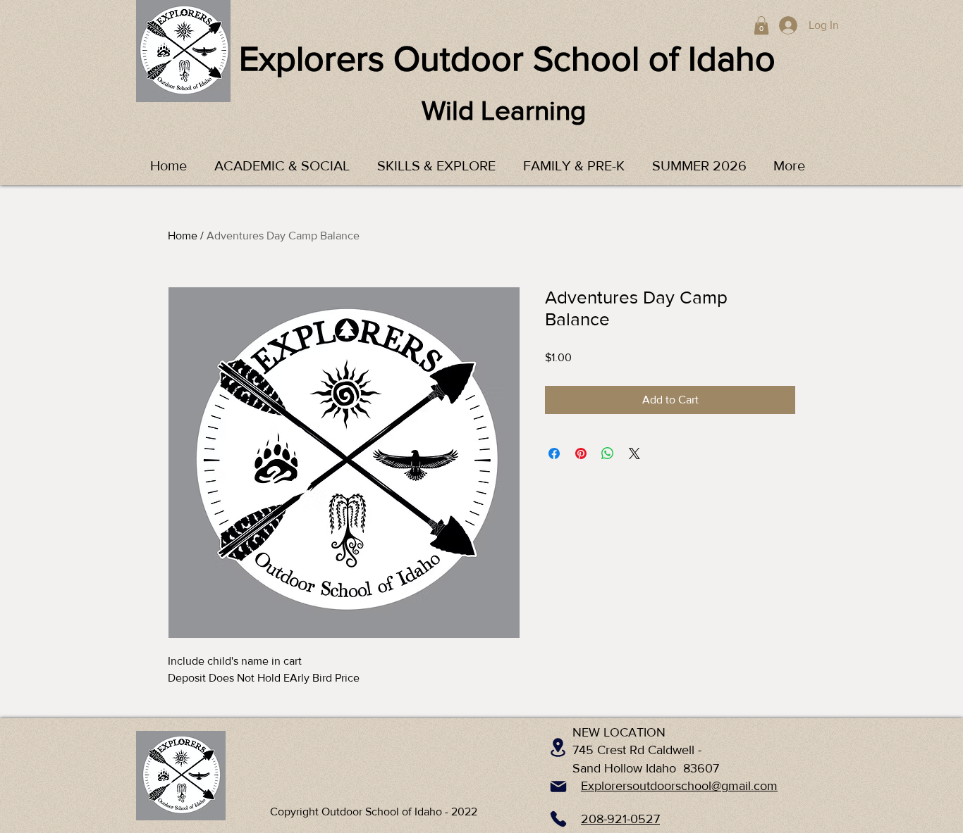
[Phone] (558, 819)
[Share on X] (634, 453)
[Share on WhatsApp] (607, 453)
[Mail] (558, 786)
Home (182, 236)
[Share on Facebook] (554, 453)
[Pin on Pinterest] (580, 453)
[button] (761, 25)
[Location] (558, 747)
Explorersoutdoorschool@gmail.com (679, 786)
